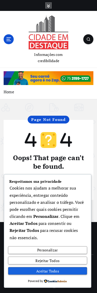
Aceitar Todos (47, 271)
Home (9, 91)
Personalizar (47, 250)
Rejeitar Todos (47, 260)
